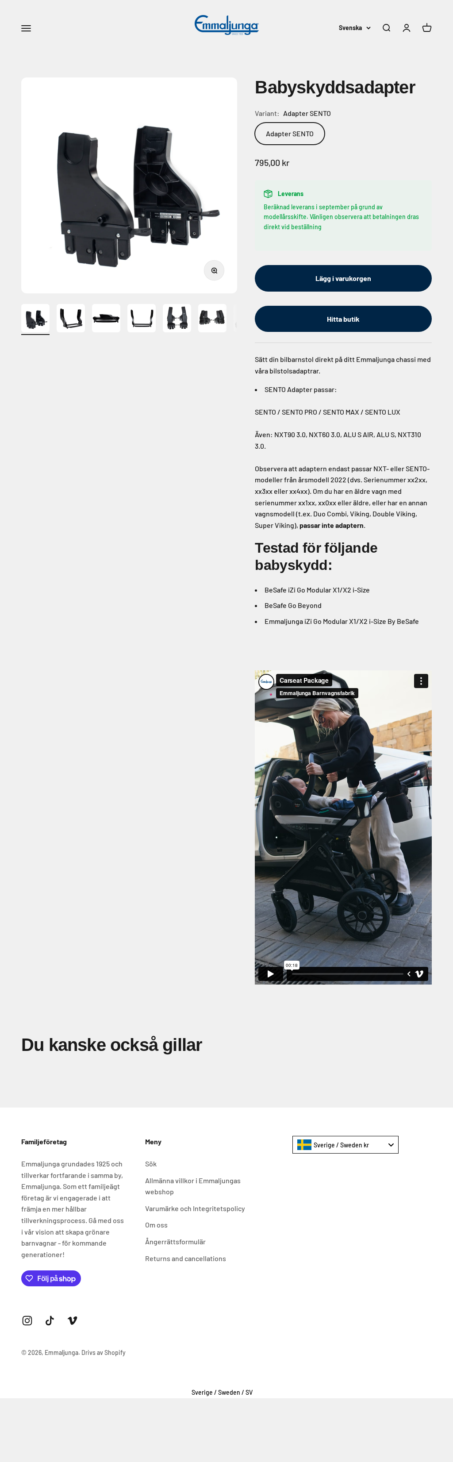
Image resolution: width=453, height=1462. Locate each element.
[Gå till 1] (35, 319)
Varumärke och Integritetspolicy (195, 1208)
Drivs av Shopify (103, 1352)
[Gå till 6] (212, 319)
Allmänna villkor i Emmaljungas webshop (193, 1186)
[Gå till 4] (141, 319)
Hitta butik (343, 319)
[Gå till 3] (106, 319)
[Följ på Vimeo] (72, 1321)
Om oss (156, 1224)
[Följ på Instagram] (27, 1321)
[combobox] (345, 1145)
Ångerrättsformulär (175, 1241)
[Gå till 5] (177, 319)
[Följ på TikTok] (50, 1321)
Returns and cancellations (185, 1258)
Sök (151, 1163)
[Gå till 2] (71, 319)
